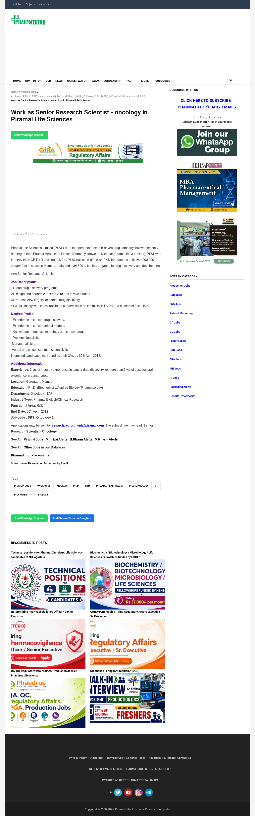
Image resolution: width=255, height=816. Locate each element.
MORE (145, 80)
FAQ (129, 80)
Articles (17, 4)
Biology (43, 494)
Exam (95, 80)
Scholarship (113, 80)
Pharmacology (138, 486)
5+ (156, 486)
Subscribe (162, 80)
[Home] (28, 20)
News (59, 80)
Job (48, 80)
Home (17, 80)
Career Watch (77, 80)
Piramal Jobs (33, 439)
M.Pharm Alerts (106, 439)
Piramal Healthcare (109, 486)
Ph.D (76, 486)
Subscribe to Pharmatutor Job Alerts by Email (39, 463)
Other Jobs (32, 447)
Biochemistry (23, 494)
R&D (87, 486)
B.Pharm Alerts (81, 439)
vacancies (43, 486)
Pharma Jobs (28, 91)
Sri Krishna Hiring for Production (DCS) (114, 670)
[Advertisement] (147, 41)
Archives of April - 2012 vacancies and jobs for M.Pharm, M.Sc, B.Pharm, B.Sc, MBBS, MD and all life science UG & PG (78, 96)
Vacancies (45, 4)
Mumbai (62, 486)
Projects (30, 4)
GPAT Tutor (33, 80)
